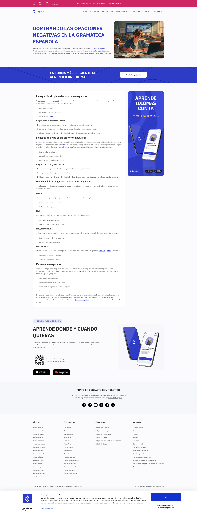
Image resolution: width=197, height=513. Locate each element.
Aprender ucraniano (39, 444)
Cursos (66, 431)
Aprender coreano (38, 470)
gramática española (97, 48)
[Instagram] (84, 405)
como (64, 145)
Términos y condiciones (140, 454)
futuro (109, 251)
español (56, 101)
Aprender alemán (38, 441)
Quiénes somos (138, 428)
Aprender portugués (39, 473)
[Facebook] (101, 405)
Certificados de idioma (71, 460)
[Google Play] (61, 372)
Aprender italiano (38, 437)
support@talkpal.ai (115, 398)
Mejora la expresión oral (71, 467)
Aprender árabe (38, 457)
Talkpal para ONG (101, 437)
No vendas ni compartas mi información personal (148, 464)
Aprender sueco (38, 450)
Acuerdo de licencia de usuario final (144, 460)
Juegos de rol (68, 434)
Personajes (67, 437)
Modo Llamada (68, 447)
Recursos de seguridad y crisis (142, 457)
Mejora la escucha (70, 464)
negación (100, 51)
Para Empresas (107, 11)
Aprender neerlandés (39, 447)
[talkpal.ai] (38, 11)
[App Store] (41, 372)
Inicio (84, 11)
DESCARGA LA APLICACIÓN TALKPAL (49, 321)
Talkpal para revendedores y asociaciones (109, 441)
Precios (135, 437)
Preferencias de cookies (140, 450)
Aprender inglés (38, 428)
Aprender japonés (38, 467)
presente (101, 251)
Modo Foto (67, 444)
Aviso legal (136, 467)
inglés (51, 116)
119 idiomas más (38, 477)
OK (166, 497)
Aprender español (38, 431)
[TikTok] (90, 405)
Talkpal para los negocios (104, 431)
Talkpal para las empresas (104, 434)
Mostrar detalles (47, 508)
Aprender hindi (37, 464)
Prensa (135, 434)
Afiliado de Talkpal (101, 444)
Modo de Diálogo (69, 457)
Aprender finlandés (39, 454)
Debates (67, 441)
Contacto (136, 441)
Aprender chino (38, 460)
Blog (134, 431)
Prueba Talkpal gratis (133, 75)
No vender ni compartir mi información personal (165, 506)
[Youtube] (96, 405)
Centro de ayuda (138, 444)
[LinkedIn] (107, 405)
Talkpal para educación (103, 428)
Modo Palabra (68, 454)
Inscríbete (136, 11)
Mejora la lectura (69, 470)
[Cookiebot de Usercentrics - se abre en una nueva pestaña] (27, 509)
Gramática (67, 428)
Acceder (146, 11)
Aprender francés (38, 434)
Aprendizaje (94, 11)
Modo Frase (68, 450)
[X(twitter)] (113, 405)
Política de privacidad (140, 447)
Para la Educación (122, 11)
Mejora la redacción (70, 473)
